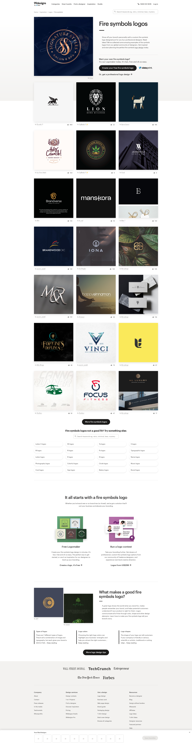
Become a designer (135, 696)
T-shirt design (102, 714)
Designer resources (135, 721)
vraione (68, 625)
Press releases (38, 703)
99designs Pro (70, 717)
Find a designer (79, 4)
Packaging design (103, 710)
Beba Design (40, 365)
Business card (102, 699)
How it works (67, 4)
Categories (56, 4)
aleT (37, 619)
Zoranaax (81, 317)
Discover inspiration (72, 707)
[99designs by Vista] (40, 4)
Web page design (103, 703)
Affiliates (132, 710)
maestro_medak (41, 269)
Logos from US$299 (120, 565)
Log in (155, 4)
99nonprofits (38, 714)
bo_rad (81, 221)
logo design (139, 47)
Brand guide (102, 707)
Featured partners (135, 724)
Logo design (102, 696)
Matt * (123, 221)
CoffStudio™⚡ (83, 124)
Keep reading (52, 643)
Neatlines (39, 413)
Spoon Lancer (125, 124)
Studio (100, 4)
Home (36, 12)
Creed (123, 172)
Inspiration (91, 4)
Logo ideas (132, 714)
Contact (36, 699)
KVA (38, 221)
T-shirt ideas (133, 717)
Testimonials (38, 710)
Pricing (68, 710)
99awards (132, 707)
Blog (130, 699)
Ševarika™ (40, 124)
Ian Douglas (82, 269)
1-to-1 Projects (70, 699)
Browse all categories (105, 721)
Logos (50, 12)
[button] (189, 732)
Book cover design (104, 717)
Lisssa (91, 78)
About (36, 696)
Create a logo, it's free (70, 565)
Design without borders (137, 703)
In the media (38, 707)
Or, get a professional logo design (114, 74)
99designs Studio (72, 714)
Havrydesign (124, 269)
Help (130, 728)
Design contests (71, 696)
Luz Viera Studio (41, 172)
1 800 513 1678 (145, 4)
